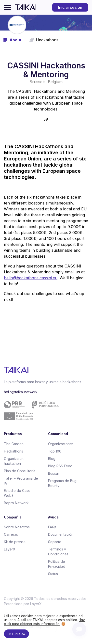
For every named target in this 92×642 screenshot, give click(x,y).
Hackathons (13, 451)
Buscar (53, 473)
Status (53, 574)
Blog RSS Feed (60, 466)
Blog (51, 458)
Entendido (16, 634)
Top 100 (54, 451)
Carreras (11, 534)
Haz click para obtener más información (44, 622)
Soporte (54, 542)
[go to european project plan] (44, 410)
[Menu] (7, 7)
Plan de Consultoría (19, 471)
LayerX (9, 549)
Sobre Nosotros (17, 527)
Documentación (60, 534)
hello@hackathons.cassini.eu (30, 277)
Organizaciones (61, 444)
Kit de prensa (15, 542)
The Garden (14, 444)
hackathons (47, 39)
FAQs (52, 527)
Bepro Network (16, 503)
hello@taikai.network (21, 392)
